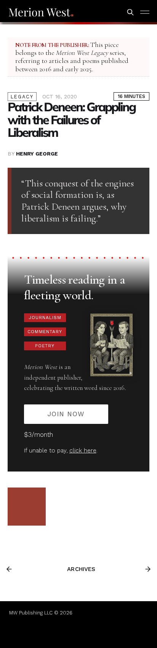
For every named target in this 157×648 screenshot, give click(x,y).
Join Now (66, 414)
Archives (81, 569)
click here (82, 450)
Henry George (37, 154)
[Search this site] (130, 12)
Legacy (22, 96)
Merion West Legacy (82, 53)
